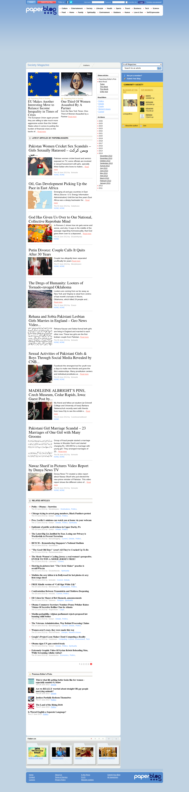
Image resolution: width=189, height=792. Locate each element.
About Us (58, 775)
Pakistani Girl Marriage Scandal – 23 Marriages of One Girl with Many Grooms (57, 432)
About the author (131, 126)
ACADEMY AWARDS (107, 758)
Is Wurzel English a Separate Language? (47, 711)
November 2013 (106, 158)
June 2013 (104, 171)
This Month (104, 89)
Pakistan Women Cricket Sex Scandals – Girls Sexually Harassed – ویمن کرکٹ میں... (60, 150)
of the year (104, 92)
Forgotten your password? (154, 2)
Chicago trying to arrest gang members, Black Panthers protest (61, 513)
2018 (101, 141)
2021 (101, 133)
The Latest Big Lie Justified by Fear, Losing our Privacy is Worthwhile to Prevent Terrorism (59, 535)
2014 (101, 151)
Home (31, 2)
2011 (101, 188)
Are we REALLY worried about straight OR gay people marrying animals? (62, 690)
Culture (65, 8)
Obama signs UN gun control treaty (48, 643)
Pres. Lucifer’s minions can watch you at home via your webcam (61, 520)
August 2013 (105, 166)
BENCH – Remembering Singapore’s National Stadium (58, 542)
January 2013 (105, 183)
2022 (101, 131)
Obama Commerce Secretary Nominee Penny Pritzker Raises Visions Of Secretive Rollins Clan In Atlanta (60, 606)
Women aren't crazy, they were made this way (53, 629)
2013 (101, 153)
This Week (104, 87)
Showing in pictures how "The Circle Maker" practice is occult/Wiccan (58, 567)
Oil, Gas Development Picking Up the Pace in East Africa (58, 185)
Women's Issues (104, 109)
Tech (147, 8)
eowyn (148, 96)
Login (141, 2)
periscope (149, 102)
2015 (101, 148)
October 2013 (105, 161)
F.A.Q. (83, 777)
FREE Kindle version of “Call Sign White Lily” (54, 584)
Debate (53, 685)
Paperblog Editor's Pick (107, 79)
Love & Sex (138, 12)
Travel (127, 8)
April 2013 (104, 176)
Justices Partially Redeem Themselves (53, 697)
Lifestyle (99, 8)
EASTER (78, 758)
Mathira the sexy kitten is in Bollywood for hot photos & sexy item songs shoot (60, 576)
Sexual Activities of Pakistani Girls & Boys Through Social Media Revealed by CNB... (60, 357)
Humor (127, 12)
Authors (86, 65)
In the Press (85, 775)
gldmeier (149, 115)
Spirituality (91, 12)
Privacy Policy (60, 780)
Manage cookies (87, 780)
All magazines (112, 777)
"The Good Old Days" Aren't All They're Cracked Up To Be (60, 549)
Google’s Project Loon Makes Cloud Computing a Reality (59, 636)
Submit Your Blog (133, 79)
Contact (32, 777)
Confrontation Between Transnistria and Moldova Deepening (60, 591)
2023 (101, 128)
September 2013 (106, 163)
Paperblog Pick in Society (40, 99)
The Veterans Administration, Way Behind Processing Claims (60, 623)
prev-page (109, 739)
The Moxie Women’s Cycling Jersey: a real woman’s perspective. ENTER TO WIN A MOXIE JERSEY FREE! (62, 558)
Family (80, 12)
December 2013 (106, 156)
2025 (101, 123)
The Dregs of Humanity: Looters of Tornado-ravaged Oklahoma (56, 285)
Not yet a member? (134, 76)
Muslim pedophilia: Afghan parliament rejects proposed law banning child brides (60, 615)
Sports (118, 8)
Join (144, 126)
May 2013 (104, 173)
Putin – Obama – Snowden (44, 506)
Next (91, 664)
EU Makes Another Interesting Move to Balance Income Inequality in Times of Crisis (43, 108)
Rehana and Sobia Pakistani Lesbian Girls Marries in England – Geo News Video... (58, 320)
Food (64, 12)
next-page (116, 739)
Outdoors (117, 12)
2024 (101, 126)
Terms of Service (61, 777)
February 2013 (105, 181)
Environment (104, 12)
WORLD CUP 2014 (35, 758)
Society (89, 8)
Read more (41, 132)
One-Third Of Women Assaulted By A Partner (75, 104)
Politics (53, 700)
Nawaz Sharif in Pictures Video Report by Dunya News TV (58, 467)
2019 (101, 138)
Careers (32, 780)
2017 (101, 143)
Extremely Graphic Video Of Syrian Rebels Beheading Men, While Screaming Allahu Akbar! (60, 651)
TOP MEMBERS (147, 90)
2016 (101, 146)
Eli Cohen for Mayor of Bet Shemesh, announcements (57, 597)
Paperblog (41, 10)
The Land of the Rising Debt (49, 704)
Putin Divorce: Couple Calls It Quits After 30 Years (57, 252)
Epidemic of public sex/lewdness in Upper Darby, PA (56, 526)
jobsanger (149, 108)
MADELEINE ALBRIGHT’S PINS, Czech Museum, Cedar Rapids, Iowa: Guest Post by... (57, 394)
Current (101, 112)
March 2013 (104, 178)
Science (156, 8)
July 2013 (103, 168)
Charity (101, 106)
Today (102, 84)
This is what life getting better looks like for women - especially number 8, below (60, 681)
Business (137, 8)
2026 (101, 121)
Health (109, 8)
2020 (101, 136)
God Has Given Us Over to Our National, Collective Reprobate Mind (60, 219)
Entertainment (77, 8)
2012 (101, 186)
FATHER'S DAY (57, 758)
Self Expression (153, 12)
